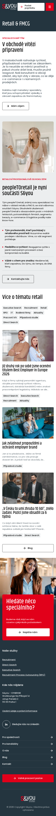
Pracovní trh (10, 317)
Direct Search (10, 322)
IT (12, 312)
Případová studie (29, 317)
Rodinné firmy (23, 312)
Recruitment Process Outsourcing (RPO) (23, 674)
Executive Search (12, 307)
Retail (44, 307)
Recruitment (30, 307)
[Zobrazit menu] (50, 7)
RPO (5, 312)
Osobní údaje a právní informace (19, 710)
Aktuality (38, 312)
